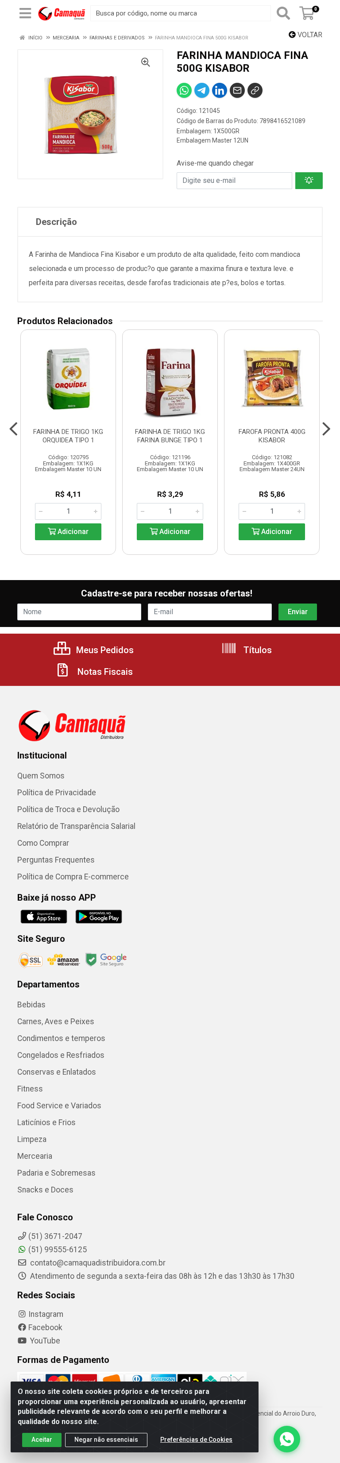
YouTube (44, 1340)
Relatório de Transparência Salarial (76, 826)
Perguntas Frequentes (56, 859)
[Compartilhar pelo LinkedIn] (219, 90)
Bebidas (31, 1004)
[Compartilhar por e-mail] (237, 90)
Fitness (30, 1088)
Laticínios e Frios (46, 1122)
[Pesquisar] (283, 13)
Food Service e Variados (59, 1105)
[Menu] (25, 13)
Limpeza (31, 1139)
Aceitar (41, 1439)
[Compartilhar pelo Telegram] (201, 90)
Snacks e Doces (45, 1189)
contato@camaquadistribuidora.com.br (97, 1262)
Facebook (45, 1327)
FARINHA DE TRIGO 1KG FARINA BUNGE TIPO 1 (170, 436)
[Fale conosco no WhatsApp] (287, 1439)
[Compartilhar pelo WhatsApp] (184, 90)
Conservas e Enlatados (56, 1072)
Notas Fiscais (104, 671)
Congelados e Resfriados (60, 1055)
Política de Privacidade (56, 792)
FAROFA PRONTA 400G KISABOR (272, 436)
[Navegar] (13, 429)
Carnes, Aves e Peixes (55, 1021)
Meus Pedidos (104, 650)
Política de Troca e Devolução (68, 809)
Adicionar (72, 531)
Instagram (45, 1314)
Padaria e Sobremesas (56, 1173)
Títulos (256, 650)
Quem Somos (41, 775)
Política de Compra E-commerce (73, 876)
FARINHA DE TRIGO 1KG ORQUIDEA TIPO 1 (68, 436)
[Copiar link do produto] (255, 90)
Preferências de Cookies (196, 1439)
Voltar (309, 35)
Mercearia (34, 1156)
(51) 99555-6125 (57, 1249)
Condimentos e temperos (61, 1038)
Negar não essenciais (106, 1439)
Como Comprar (43, 843)
